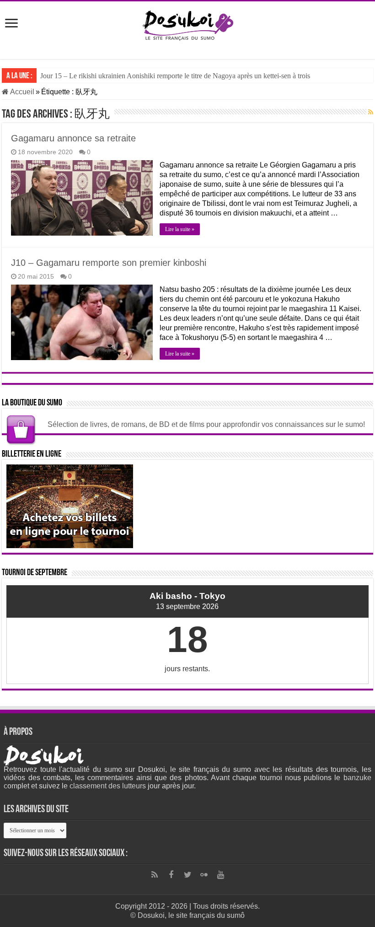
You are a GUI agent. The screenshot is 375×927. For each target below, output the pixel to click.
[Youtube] (220, 875)
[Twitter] (187, 875)
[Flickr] (204, 875)
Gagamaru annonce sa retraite (73, 138)
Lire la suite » (179, 229)
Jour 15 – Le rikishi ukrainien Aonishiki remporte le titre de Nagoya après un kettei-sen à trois (175, 76)
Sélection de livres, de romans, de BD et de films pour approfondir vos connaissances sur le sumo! (206, 424)
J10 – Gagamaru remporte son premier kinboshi (108, 263)
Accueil (21, 92)
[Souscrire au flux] (370, 112)
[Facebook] (171, 875)
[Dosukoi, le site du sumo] (187, 24)
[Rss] (154, 875)
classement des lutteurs (108, 786)
